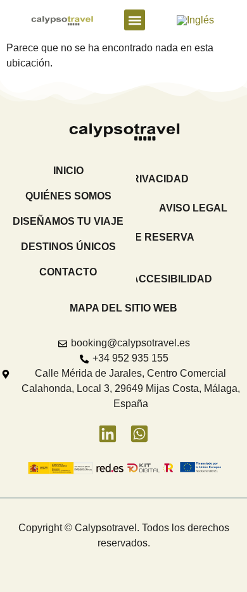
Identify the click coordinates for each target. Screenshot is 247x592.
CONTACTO (68, 272)
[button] (134, 19)
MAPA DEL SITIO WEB (123, 308)
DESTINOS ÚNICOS (68, 246)
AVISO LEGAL (193, 208)
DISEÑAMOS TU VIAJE (68, 221)
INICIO (68, 170)
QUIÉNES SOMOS (68, 196)
